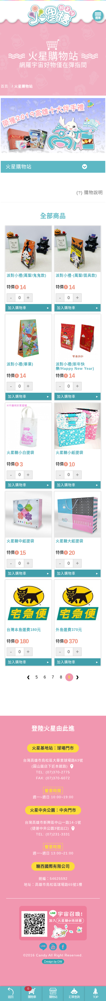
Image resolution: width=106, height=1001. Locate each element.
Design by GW (53, 961)
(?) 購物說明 (89, 192)
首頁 (4, 86)
